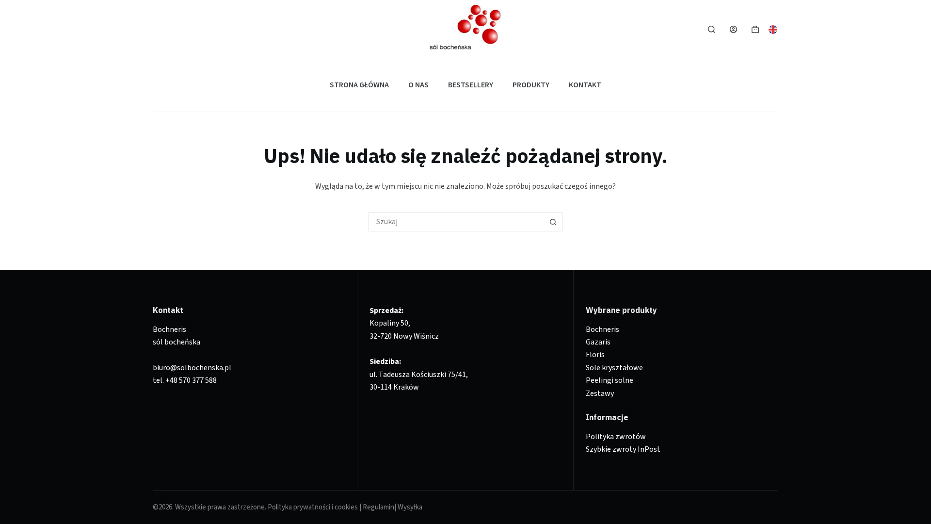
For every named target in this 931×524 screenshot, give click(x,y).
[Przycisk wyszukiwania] (553, 222)
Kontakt (585, 85)
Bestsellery (470, 85)
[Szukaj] (711, 29)
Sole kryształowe (614, 367)
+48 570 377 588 (191, 380)
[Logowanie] (733, 29)
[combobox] (456, 221)
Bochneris (602, 329)
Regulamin (378, 507)
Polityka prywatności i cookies (313, 507)
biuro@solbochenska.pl (192, 367)
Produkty (531, 85)
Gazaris (598, 342)
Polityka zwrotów (616, 436)
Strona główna (359, 85)
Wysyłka (410, 507)
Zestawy (600, 393)
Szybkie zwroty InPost (623, 449)
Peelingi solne (609, 380)
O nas (418, 85)
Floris (595, 354)
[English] (773, 29)
